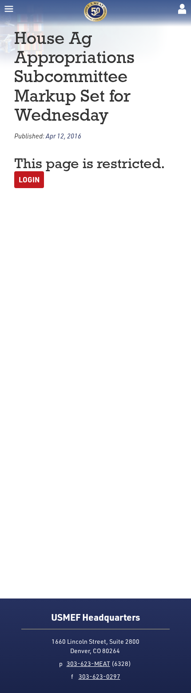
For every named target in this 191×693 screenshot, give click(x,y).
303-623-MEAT (88, 663)
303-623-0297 (99, 676)
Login (29, 179)
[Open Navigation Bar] (9, 9)
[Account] (182, 9)
